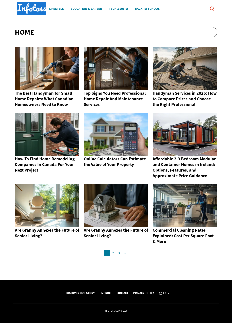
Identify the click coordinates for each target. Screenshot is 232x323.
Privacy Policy (143, 293)
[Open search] (212, 9)
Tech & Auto (118, 9)
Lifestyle (56, 9)
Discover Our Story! (81, 293)
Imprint (106, 293)
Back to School (147, 9)
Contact (122, 293)
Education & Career (86, 9)
